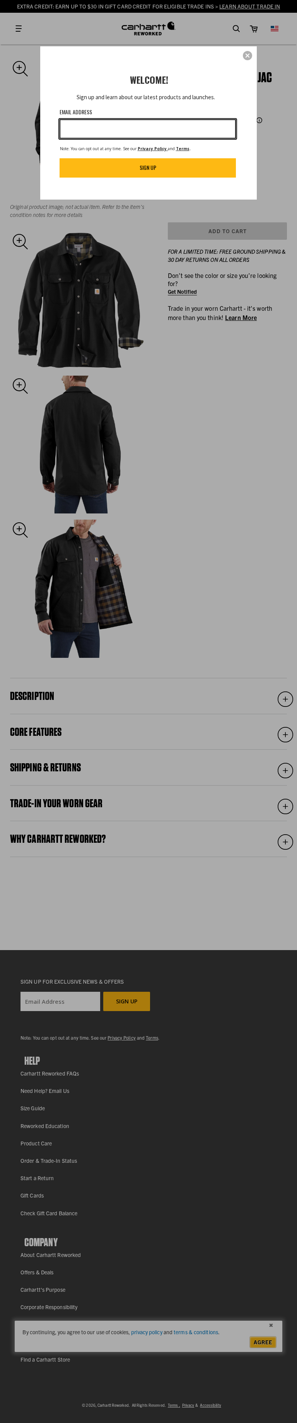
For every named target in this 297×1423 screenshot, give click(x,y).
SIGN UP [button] (148, 167)
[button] (247, 55)
